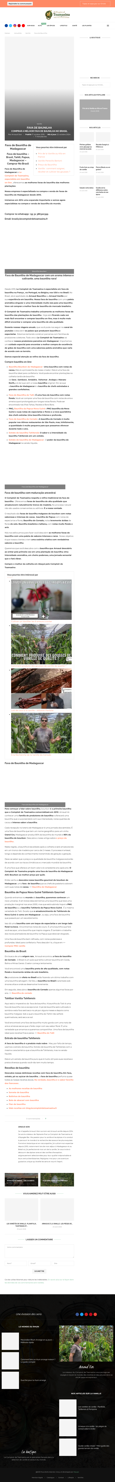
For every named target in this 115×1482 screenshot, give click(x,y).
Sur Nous (31, 25)
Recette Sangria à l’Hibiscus (102, 146)
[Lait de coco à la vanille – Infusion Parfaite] (41, 688)
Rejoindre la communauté (20, 4)
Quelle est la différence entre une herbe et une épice (102, 191)
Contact (61, 1477)
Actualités (18, 33)
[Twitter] (10, 25)
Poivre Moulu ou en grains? (103, 168)
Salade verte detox (86, 188)
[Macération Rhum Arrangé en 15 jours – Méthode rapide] (10, 1341)
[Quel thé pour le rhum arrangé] (10, 1380)
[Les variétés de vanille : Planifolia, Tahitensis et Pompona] (21, 1209)
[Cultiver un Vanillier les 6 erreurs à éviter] (41, 599)
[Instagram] (14, 25)
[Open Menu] (108, 26)
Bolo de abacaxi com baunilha (24, 1100)
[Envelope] (95, 1314)
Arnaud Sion (17, 134)
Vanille (27, 33)
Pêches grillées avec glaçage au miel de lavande (86, 147)
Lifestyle (63, 25)
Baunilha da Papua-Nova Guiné (29, 408)
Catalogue (50, 1477)
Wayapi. (76, 1472)
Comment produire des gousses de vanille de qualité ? (38, 666)
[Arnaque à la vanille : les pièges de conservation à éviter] (57, 1209)
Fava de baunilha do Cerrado (23, 419)
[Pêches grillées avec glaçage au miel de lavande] (87, 137)
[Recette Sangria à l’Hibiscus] (103, 137)
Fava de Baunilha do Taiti (21, 395)
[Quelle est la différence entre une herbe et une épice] (103, 180)
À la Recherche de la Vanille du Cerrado (31, 755)
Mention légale (37, 1477)
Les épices (51, 25)
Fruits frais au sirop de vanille (87, 168)
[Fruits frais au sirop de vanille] (87, 160)
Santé (74, 25)
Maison (7, 33)
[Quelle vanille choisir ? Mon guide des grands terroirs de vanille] (67, 1447)
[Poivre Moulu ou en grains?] (103, 160)
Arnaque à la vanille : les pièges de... (57, 1224)
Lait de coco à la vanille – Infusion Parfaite (32, 710)
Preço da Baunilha (47, 164)
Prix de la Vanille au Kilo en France (94, 108)
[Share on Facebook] (48, 1119)
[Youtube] (23, 25)
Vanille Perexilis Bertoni (50, 161)
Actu (40, 24)
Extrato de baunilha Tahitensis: (24, 433)
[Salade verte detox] (87, 180)
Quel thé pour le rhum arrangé (33, 1380)
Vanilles (80, 1477)
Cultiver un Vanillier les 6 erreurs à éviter (31, 621)
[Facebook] (6, 25)
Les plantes (87, 25)
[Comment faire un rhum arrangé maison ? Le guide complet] (10, 1360)
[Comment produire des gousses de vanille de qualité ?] (41, 644)
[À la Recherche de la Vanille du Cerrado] (41, 733)
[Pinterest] (19, 25)
